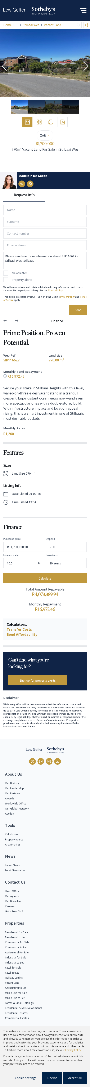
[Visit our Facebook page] (32, 761)
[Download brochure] (63, 122)
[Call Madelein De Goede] (21, 184)
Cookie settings (25, 1078)
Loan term (52, 555)
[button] (4, 66)
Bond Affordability (22, 634)
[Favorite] (78, 25)
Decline (52, 1078)
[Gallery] (27, 122)
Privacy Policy (55, 290)
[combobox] (71, 563)
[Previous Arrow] (5, 321)
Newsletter (19, 273)
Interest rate (10, 555)
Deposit (50, 539)
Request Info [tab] (24, 194)
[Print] (51, 122)
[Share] (86, 25)
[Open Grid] (39, 122)
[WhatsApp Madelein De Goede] (30, 184)
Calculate (45, 578)
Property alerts (22, 280)
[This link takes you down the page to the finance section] (5, 376)
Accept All (75, 1078)
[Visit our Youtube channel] (57, 761)
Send (78, 310)
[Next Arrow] (16, 321)
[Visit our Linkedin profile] (40, 761)
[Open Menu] (83, 10)
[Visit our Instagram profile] (49, 761)
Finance (57, 321)
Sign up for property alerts (38, 680)
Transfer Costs (19, 629)
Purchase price (12, 539)
